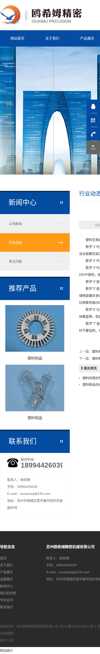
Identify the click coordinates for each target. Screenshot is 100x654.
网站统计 (6, 650)
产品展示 (6, 572)
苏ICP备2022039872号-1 (78, 626)
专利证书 (6, 600)
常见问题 (15, 261)
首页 (3, 558)
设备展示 (6, 579)
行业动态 (15, 242)
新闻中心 (6, 586)
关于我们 (52, 38)
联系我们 (6, 607)
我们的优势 (8, 593)
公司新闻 (15, 224)
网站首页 (17, 38)
